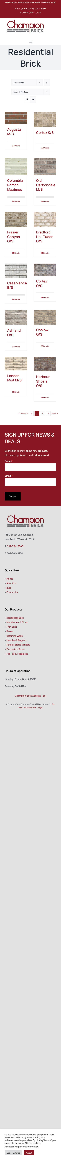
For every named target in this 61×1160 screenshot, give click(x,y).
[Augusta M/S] (16, 118)
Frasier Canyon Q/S (13, 236)
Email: (9, 475)
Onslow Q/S (42, 332)
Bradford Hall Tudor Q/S (44, 236)
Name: (9, 461)
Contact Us (12, 592)
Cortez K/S (45, 132)
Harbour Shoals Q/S (43, 381)
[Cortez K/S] (45, 119)
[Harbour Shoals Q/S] (45, 364)
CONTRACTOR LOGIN (30, 12)
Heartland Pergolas (16, 640)
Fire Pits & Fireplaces (17, 653)
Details (17, 146)
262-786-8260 (39, 8)
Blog (8, 587)
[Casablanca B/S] (16, 271)
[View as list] (33, 99)
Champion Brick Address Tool (30, 695)
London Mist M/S (14, 378)
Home (9, 578)
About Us (11, 583)
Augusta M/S (14, 131)
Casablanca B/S (17, 285)
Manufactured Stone (17, 622)
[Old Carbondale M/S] (45, 166)
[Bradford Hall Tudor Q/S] (45, 219)
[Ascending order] (47, 82)
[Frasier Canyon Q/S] (16, 219)
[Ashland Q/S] (16, 317)
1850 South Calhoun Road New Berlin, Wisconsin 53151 (30, 2)
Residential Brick (15, 617)
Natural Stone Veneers (18, 644)
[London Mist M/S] (16, 363)
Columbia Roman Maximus (15, 185)
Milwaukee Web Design (33, 707)
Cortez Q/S (41, 283)
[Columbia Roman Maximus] (16, 166)
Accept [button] (29, 1153)
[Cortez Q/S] (45, 270)
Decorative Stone (15, 649)
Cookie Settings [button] (13, 1153)
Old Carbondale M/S (45, 185)
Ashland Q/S (14, 332)
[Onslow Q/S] (45, 317)
